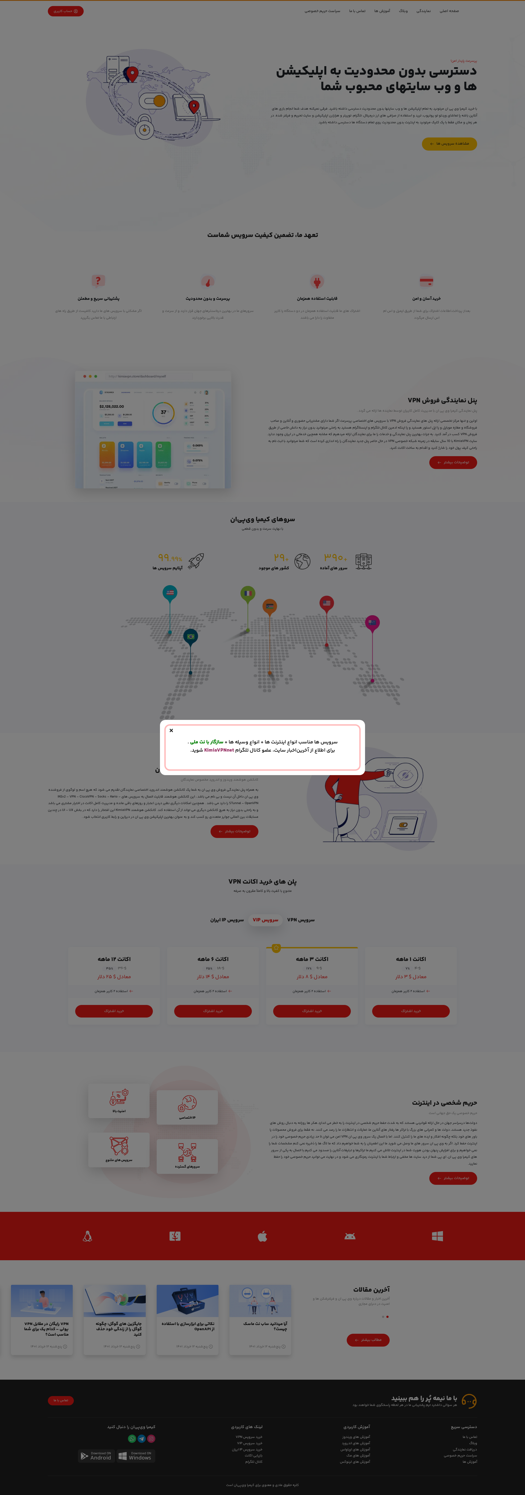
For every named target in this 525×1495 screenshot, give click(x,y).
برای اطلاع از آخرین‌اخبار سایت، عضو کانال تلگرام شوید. (262, 750)
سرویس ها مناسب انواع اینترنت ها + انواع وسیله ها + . (263, 742)
